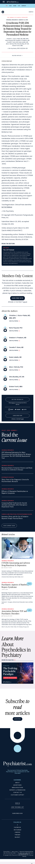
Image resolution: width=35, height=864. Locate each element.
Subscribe (17, 719)
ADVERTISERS (17, 785)
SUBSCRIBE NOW (17, 813)
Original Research (12, 20)
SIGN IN (17, 803)
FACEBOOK (17, 827)
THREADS (17, 835)
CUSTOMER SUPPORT (17, 795)
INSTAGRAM (17, 830)
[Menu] (4, 2)
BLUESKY (17, 837)
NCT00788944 (7, 207)
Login (22, 419)
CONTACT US (17, 792)
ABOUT (17, 782)
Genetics (31, 12)
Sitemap (24, 856)
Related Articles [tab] (16, 55)
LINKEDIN (17, 832)
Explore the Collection (8, 660)
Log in (25, 302)
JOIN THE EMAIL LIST (17, 807)
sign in (13, 402)
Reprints (24, 5)
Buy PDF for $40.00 (17, 399)
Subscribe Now (17, 298)
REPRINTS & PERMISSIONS (17, 790)
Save (10, 5)
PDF (7, 5)
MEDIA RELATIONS (17, 787)
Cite (19, 5)
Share (14, 5)
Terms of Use (15, 851)
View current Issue (9, 525)
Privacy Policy (7, 851)
